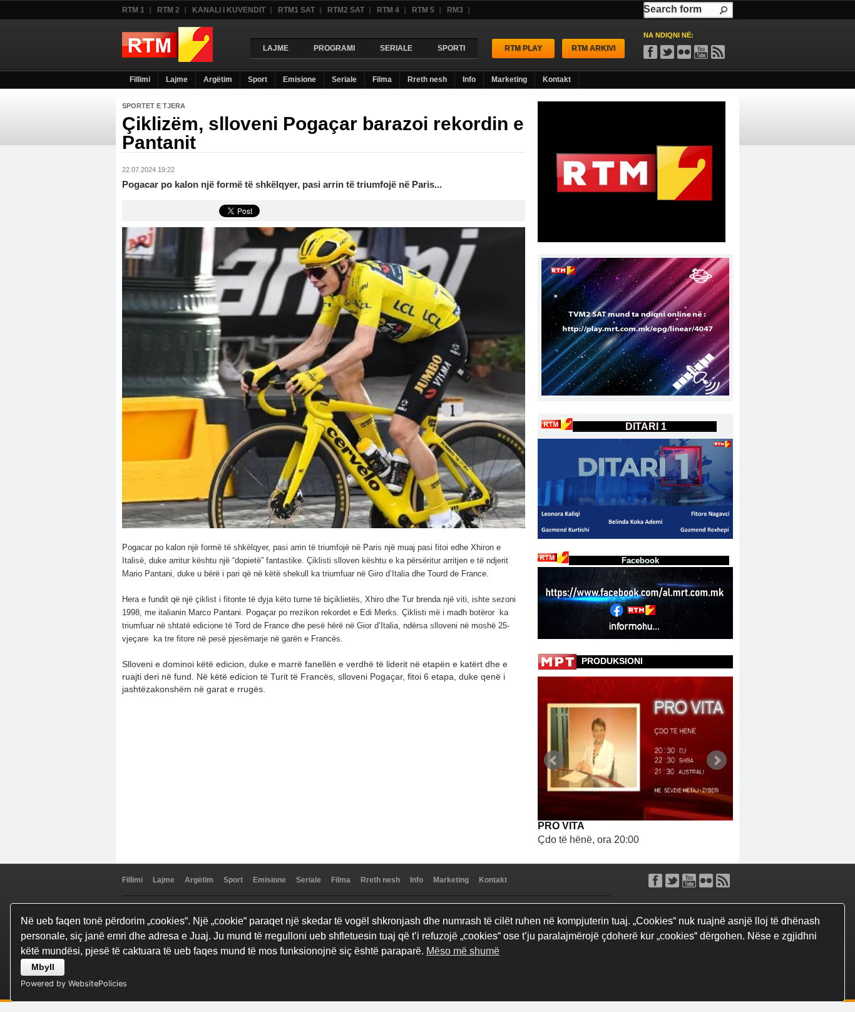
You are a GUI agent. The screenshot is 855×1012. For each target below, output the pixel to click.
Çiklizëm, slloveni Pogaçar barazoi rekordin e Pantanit (323, 133)
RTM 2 (168, 10)
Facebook (650, 52)
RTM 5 (423, 10)
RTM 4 (388, 10)
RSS (718, 52)
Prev (554, 760)
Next (717, 760)
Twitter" (667, 52)
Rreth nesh (427, 79)
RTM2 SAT (345, 10)
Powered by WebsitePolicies (74, 983)
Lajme (177, 79)
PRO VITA (561, 825)
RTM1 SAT (296, 10)
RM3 (455, 10)
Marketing (509, 79)
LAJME (276, 48)
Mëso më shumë (462, 951)
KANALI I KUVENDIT (228, 10)
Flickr (684, 52)
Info (469, 79)
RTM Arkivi (593, 48)
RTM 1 (133, 10)
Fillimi (140, 79)
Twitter (672, 880)
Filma (382, 79)
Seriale (344, 79)
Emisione (299, 79)
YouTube (701, 52)
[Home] (167, 58)
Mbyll (42, 967)
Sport (257, 79)
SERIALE (396, 48)
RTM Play (523, 48)
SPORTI (451, 48)
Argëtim (217, 79)
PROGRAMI (334, 48)
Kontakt (557, 79)
